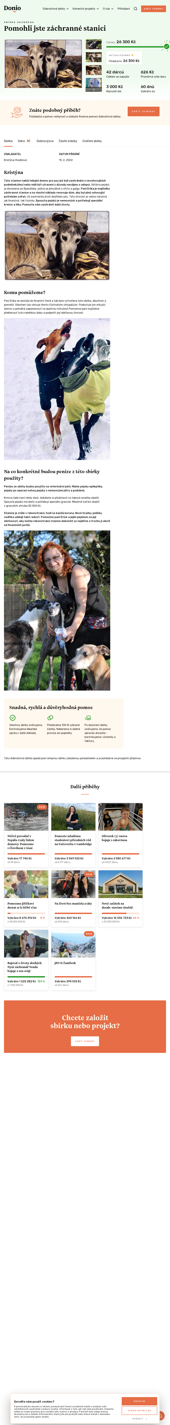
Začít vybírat (153, 9)
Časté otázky (68, 141)
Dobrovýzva (45, 141)
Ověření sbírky (92, 141)
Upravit (137, 1419)
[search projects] (135, 8)
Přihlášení (124, 8)
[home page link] (12, 9)
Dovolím (139, 1401)
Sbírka (8, 141)
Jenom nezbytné (139, 1410)
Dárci (24, 141)
